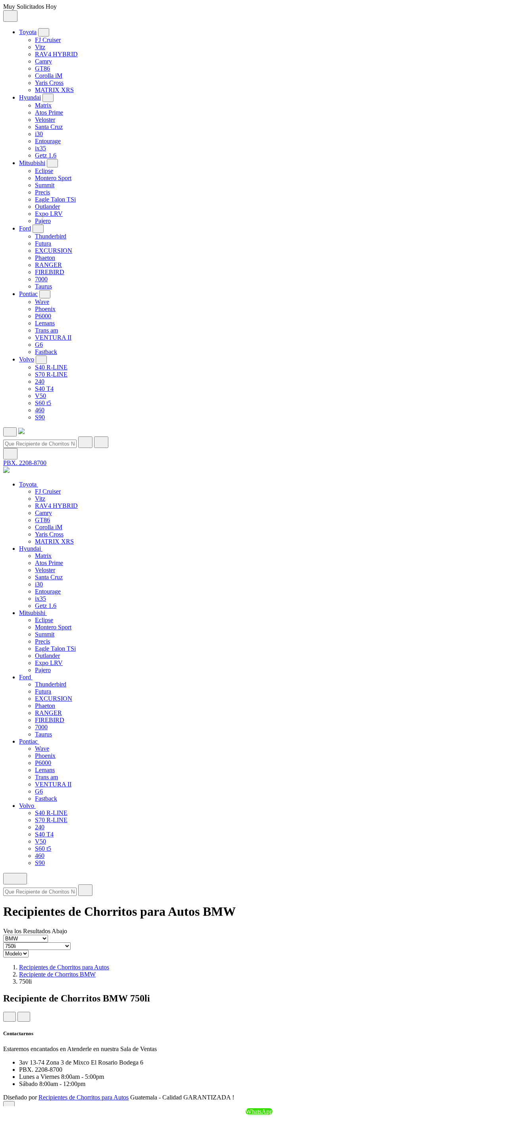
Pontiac (28, 293)
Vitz (40, 47)
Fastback (46, 351)
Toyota (28, 32)
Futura (43, 243)
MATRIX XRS (54, 89)
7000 (41, 279)
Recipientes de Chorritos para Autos (64, 967)
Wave (42, 301)
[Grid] (9, 1017)
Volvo (26, 359)
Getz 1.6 (45, 155)
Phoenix (45, 309)
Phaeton (45, 257)
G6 (39, 344)
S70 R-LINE (51, 374)
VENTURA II (53, 337)
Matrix (43, 105)
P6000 (43, 316)
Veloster (45, 119)
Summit (44, 185)
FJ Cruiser (48, 40)
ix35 (40, 148)
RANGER (48, 264)
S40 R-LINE (51, 367)
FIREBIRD (49, 272)
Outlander (47, 206)
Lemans (45, 323)
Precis (42, 192)
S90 (40, 417)
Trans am (46, 330)
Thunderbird (50, 236)
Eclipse (44, 170)
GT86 (42, 68)
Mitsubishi (32, 163)
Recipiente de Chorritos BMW (57, 974)
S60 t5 (43, 403)
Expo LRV (49, 213)
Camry (43, 61)
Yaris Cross (49, 82)
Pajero (43, 220)
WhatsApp (259, 1111)
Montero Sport (53, 178)
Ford (25, 228)
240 (39, 381)
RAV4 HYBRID (56, 54)
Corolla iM (48, 75)
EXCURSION (53, 250)
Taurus (43, 286)
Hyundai (30, 97)
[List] (23, 1017)
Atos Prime (49, 112)
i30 (39, 134)
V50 (40, 395)
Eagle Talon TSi (55, 199)
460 (39, 410)
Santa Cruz (49, 126)
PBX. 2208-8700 (24, 462)
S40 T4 (44, 388)
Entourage (48, 141)
